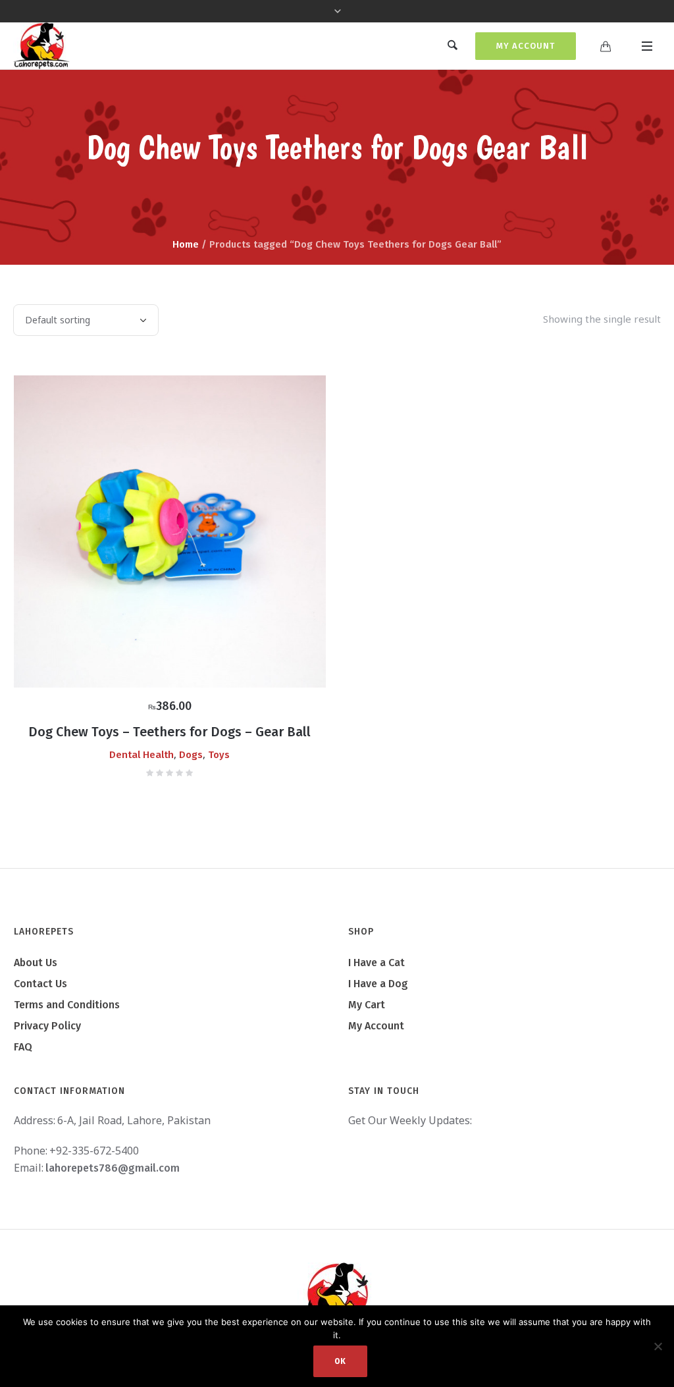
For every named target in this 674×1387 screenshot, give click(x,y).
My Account (525, 46)
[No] (657, 1346)
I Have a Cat (376, 962)
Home (185, 244)
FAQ (23, 1047)
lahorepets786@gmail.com (112, 1168)
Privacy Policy (47, 1026)
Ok (340, 1361)
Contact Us (40, 983)
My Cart (366, 1004)
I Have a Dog (378, 983)
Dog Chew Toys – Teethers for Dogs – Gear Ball (169, 732)
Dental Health (141, 755)
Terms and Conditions (67, 1004)
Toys (219, 755)
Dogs (191, 755)
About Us (35, 962)
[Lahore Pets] (337, 1295)
